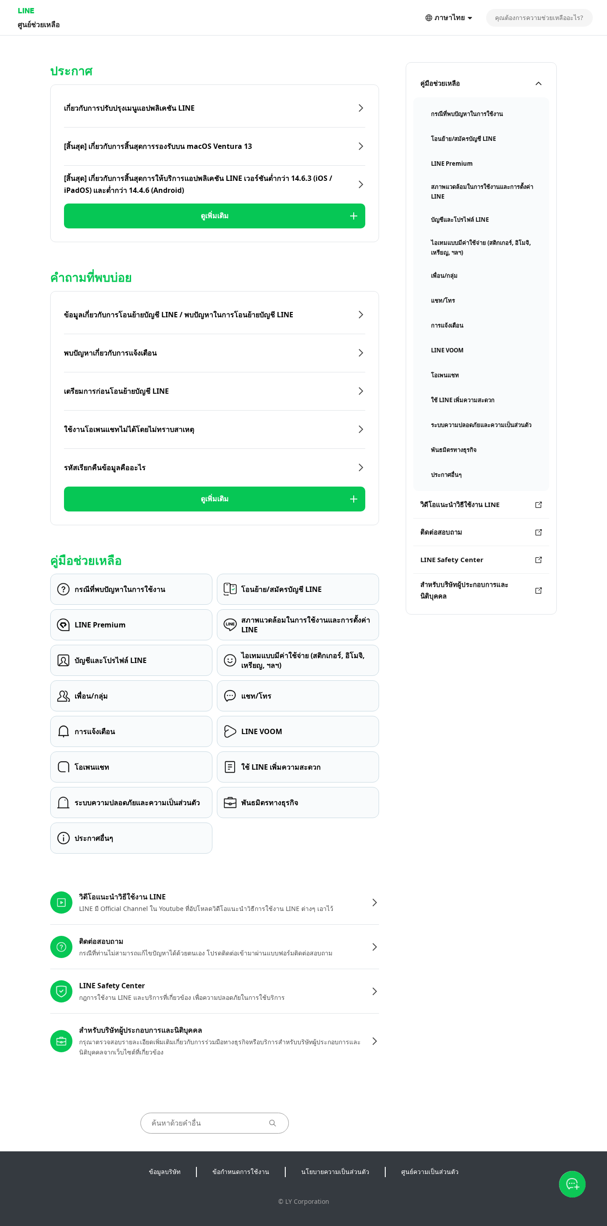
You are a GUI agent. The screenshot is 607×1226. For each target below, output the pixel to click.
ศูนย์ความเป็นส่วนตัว (430, 1171)
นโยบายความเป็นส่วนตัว (335, 1171)
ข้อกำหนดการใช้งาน (240, 1171)
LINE (26, 10)
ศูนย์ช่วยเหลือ (39, 24)
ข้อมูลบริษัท (164, 1171)
